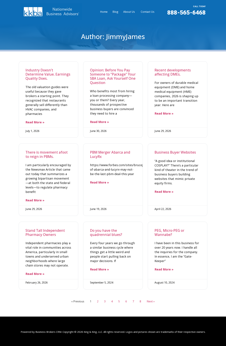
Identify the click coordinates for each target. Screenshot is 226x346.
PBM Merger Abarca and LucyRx (110, 154)
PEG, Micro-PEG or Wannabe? (169, 232)
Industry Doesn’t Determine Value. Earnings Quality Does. (47, 74)
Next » (151, 301)
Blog (115, 12)
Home (104, 12)
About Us (129, 12)
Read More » (34, 122)
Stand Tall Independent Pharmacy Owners (45, 232)
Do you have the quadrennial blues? (106, 232)
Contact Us (147, 12)
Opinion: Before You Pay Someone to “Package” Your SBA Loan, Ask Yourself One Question (113, 76)
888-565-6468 (186, 12)
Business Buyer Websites (175, 152)
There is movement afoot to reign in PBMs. (46, 154)
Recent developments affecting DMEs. (173, 72)
